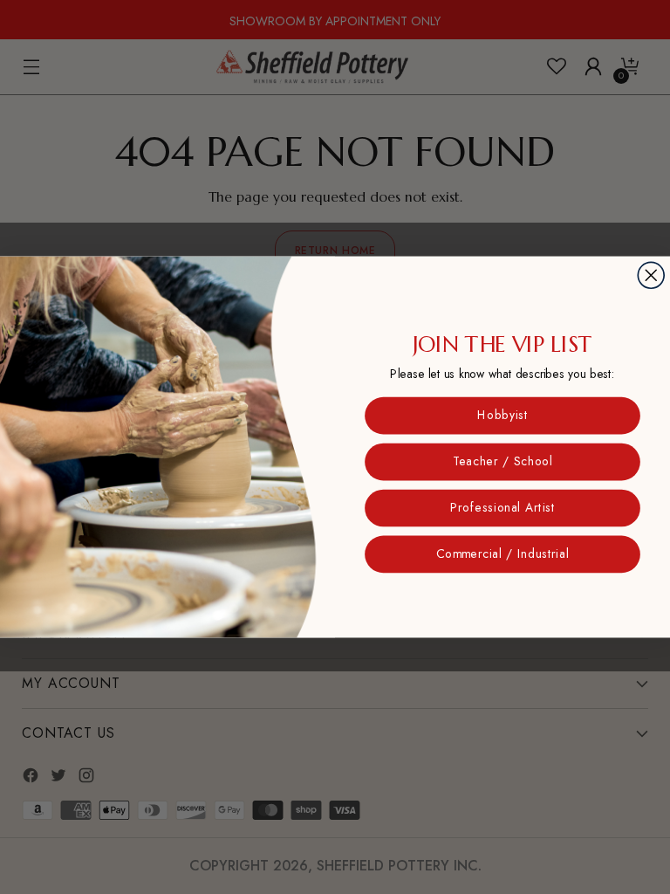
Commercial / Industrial (502, 554)
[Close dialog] (651, 275)
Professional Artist (502, 508)
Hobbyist (502, 415)
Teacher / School (502, 462)
